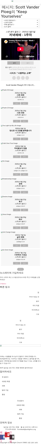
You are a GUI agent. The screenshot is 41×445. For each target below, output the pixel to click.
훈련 (3, 394)
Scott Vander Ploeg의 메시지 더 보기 (20, 69)
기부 (37, 314)
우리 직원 (36, 305)
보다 (14, 63)
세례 (3, 386)
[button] (40, 4)
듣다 (28, 63)
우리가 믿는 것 (34, 297)
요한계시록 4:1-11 (17, 67)
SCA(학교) (35, 310)
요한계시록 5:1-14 (30, 67)
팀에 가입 (5, 390)
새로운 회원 (6, 381)
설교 (37, 301)
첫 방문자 (5, 377)
